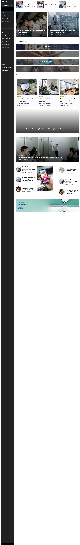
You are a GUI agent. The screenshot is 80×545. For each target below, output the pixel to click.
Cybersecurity (3, 24)
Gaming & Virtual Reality (5, 47)
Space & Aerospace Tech (5, 38)
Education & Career (4, 70)
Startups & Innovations (5, 35)
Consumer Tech (4, 61)
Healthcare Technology (5, 50)
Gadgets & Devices (4, 18)
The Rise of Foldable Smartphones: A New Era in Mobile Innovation (40, 157)
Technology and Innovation (6, 67)
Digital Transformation (5, 64)
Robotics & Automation (5, 32)
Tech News (3, 15)
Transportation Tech (4, 58)
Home (2, 12)
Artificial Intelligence (5, 21)
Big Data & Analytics (5, 41)
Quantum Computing (5, 44)
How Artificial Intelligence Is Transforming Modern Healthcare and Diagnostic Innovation (62, 30)
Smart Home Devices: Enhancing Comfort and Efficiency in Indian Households (43, 129)
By (26, 6)
